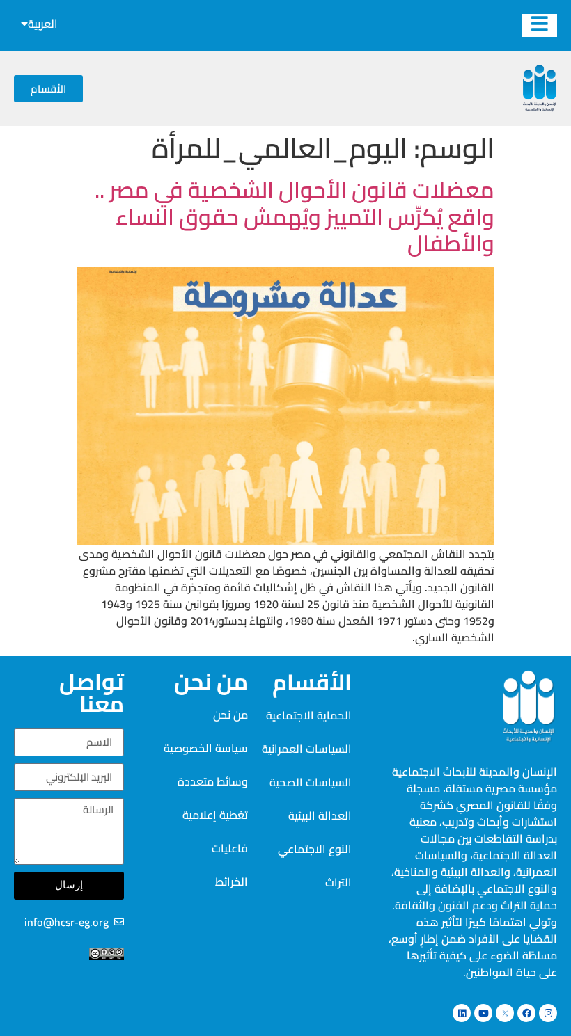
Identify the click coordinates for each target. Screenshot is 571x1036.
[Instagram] (548, 1013)
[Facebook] (526, 1013)
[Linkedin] (462, 1013)
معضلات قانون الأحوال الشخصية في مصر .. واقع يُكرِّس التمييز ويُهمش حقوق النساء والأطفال (294, 216)
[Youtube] (483, 1013)
